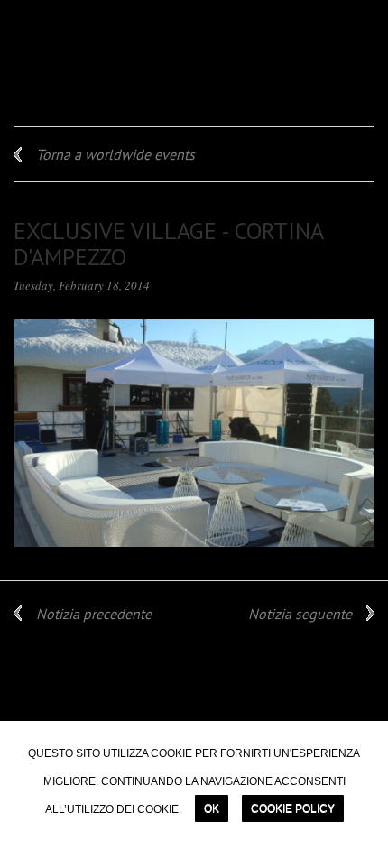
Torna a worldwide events (115, 154)
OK (211, 808)
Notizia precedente (94, 614)
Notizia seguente (300, 614)
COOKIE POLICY (293, 808)
